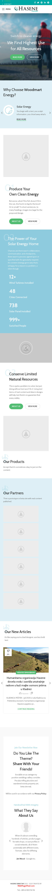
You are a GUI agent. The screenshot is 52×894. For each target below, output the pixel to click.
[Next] (49, 47)
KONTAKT (7, 4)
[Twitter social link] (38, 2)
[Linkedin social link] (45, 2)
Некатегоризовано (26, 673)
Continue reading (26, 709)
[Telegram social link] (48, 2)
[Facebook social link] (35, 2)
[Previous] (2, 47)
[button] (26, 348)
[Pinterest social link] (41, 2)
